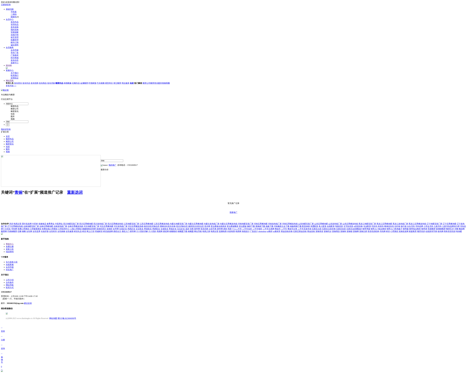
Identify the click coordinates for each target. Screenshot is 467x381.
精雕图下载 (182, 231)
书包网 (14, 229)
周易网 (159, 231)
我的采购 (14, 30)
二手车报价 (257, 229)
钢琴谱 (424, 229)
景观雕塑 (431, 229)
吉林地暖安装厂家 (31, 226)
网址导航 (198, 231)
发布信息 (14, 60)
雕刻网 (462, 229)
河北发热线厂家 (120, 226)
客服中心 (10, 70)
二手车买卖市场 (304, 229)
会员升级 (14, 50)
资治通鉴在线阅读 (218, 226)
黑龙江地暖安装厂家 (367, 224)
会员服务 (10, 47)
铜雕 (24, 231)
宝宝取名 (140, 229)
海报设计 (246, 231)
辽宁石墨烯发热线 (15, 226)
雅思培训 (421, 231)
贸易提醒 (14, 32)
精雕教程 (173, 231)
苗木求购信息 (182, 226)
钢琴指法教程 (415, 229)
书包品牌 (419, 226)
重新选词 (75, 192)
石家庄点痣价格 (329, 229)
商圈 (168, 83)
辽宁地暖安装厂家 (434, 224)
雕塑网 (4, 231)
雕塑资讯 (154, 83)
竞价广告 (14, 53)
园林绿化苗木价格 (168, 226)
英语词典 (204, 229)
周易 (230, 229)
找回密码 (10, 252)
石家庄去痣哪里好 (354, 229)
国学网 (197, 229)
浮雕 (456, 229)
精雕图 (191, 231)
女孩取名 (164, 229)
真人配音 (322, 226)
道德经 (109, 229)
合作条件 (10, 282)
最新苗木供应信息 (196, 226)
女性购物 (61, 231)
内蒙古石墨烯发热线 (228, 224)
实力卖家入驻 (12, 262)
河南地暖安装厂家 (245, 224)
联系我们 (14, 75)
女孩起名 (123, 229)
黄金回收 (311, 231)
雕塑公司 (146, 83)
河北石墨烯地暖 (106, 226)
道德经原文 (101, 229)
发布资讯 (18, 83)
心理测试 (394, 231)
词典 (192, 229)
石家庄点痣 (317, 229)
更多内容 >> (11, 86)
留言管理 (14, 37)
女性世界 (36, 231)
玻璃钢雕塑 (441, 229)
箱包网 (440, 231)
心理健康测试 (35, 229)
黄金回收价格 (287, 231)
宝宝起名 (181, 229)
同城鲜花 (99, 231)
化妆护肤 (45, 231)
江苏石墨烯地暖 (146, 224)
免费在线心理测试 (49, 229)
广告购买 (14, 55)
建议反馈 (28, 303)
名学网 (116, 229)
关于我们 (14, 73)
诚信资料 (14, 45)
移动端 (9, 65)
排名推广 (10, 270)
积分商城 (14, 58)
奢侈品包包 (389, 226)
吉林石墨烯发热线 (75, 226)
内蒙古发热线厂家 (211, 224)
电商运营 (17, 224)
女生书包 (411, 226)
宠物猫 (349, 231)
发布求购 (51, 83)
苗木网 (207, 226)
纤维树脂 (92, 83)
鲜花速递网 (108, 231)
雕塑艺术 (450, 229)
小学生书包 (428, 226)
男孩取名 (148, 229)
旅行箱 (404, 226)
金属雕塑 (84, 83)
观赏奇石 (109, 83)
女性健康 (69, 231)
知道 (132, 83)
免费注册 (10, 247)
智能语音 (339, 226)
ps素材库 (276, 231)
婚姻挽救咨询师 (89, 229)
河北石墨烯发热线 (136, 226)
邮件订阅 (14, 42)
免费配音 (314, 226)
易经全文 (117, 231)
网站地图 (53, 318)
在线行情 (14, 35)
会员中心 (10, 19)
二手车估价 (247, 229)
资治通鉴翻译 (232, 226)
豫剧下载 (251, 226)
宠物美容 (319, 231)
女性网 (29, 231)
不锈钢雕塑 (12, 231)
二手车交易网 (268, 229)
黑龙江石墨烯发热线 (417, 224)
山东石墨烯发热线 (350, 224)
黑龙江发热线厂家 (400, 224)
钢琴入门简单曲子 (394, 229)
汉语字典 (212, 229)
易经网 (166, 231)
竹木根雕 (101, 83)
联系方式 (10, 288)
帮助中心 (10, 244)
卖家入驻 (10, 249)
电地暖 (459, 231)
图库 (160, 83)
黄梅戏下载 (260, 226)
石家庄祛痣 (341, 229)
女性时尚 (53, 231)
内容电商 (231, 231)
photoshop (262, 231)
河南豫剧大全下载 (281, 226)
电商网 (238, 231)
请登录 (8, 5)
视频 (164, 83)
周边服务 (125, 83)
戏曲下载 (269, 226)
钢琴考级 (366, 229)
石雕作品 (76, 83)
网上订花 (90, 231)
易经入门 (125, 231)
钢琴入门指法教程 (378, 229)
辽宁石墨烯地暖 (449, 224)
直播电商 (223, 231)
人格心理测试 (76, 229)
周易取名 (156, 229)
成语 (187, 229)
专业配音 (367, 226)
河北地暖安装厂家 (91, 226)
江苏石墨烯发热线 (161, 224)
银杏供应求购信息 (152, 226)
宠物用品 (336, 231)
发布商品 (43, 83)
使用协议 (14, 78)
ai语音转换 (358, 226)
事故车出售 (292, 229)
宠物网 (356, 231)
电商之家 (206, 231)
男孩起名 (173, 229)
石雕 (19, 231)
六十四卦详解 (142, 231)
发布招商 (34, 83)
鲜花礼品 (78, 231)
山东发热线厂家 (335, 224)
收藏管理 (14, 40)
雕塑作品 (59, 83)
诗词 (11, 224)
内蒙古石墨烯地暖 (195, 224)
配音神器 (306, 226)
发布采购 (14, 27)
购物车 (14, 17)
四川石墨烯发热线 (115, 224)
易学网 (220, 229)
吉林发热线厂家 (60, 226)
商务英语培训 (450, 231)
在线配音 (331, 226)
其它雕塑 (117, 83)
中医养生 (59, 224)
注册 (3, 5)
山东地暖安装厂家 (306, 224)
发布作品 (14, 22)
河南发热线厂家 (275, 224)
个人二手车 (237, 229)
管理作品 (14, 24)
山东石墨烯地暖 (321, 224)
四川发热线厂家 (100, 224)
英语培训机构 (373, 231)
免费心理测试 (23, 229)
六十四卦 (152, 231)
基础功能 (10, 9)
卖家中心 (14, 63)
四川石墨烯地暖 (86, 224)
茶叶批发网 (27, 224)
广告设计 (254, 231)
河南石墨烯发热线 (290, 224)
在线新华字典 (431, 231)
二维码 (14, 14)
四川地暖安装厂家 (71, 224)
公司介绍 (10, 280)
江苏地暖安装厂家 (131, 224)
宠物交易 (363, 231)
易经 (225, 229)
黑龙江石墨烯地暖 (384, 224)
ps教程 (269, 231)
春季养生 (50, 224)
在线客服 (10, 265)
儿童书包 (438, 226)
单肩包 (381, 226)
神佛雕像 (68, 83)
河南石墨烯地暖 (261, 224)
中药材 (35, 224)
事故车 (278, 229)
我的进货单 (6, 129)
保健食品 (42, 224)
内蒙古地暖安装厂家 (178, 224)
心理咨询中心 (64, 229)
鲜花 (84, 231)
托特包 (374, 226)
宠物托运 (328, 231)
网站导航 (10, 81)
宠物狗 (343, 231)
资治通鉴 (243, 226)
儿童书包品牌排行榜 (451, 226)
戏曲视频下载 (296, 226)
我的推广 (112, 165)
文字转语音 (348, 226)
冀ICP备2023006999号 (67, 318)
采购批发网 (403, 231)
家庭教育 (413, 231)
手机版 (14, 12)
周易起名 (131, 229)
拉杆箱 (397, 226)
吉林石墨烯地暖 (46, 226)
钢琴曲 (406, 229)
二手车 (284, 229)
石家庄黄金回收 (300, 231)
